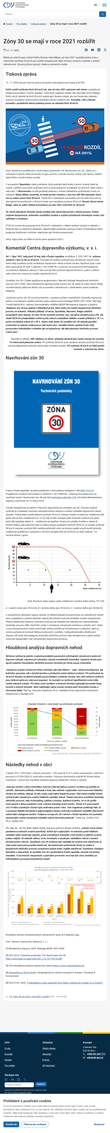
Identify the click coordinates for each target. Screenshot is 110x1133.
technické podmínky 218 (63, 497)
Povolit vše (11, 1124)
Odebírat (41, 1084)
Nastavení (99, 1124)
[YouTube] (92, 50)
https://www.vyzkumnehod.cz (68, 965)
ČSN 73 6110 (87, 490)
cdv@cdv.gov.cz (95, 1057)
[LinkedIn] (98, 50)
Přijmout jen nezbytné (35, 1124)
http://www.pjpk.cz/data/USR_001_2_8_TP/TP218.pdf (33, 958)
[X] (105, 50)
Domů (9, 23)
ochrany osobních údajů (21, 1093)
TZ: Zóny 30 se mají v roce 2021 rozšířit (29, 996)
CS (95, 4)
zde (77, 934)
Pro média (21, 23)
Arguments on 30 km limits (22, 972)
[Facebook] (86, 50)
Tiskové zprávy (38, 23)
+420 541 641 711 (96, 1054)
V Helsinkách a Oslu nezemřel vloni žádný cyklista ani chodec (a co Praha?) (65, 982)
